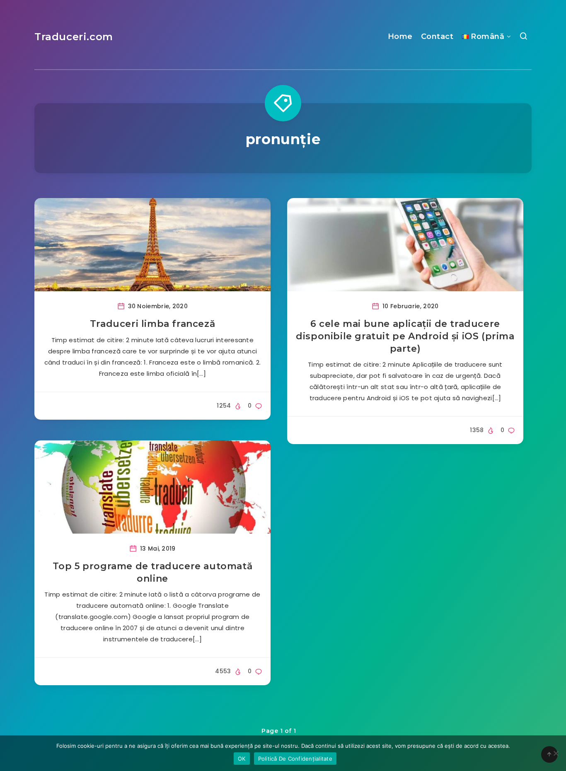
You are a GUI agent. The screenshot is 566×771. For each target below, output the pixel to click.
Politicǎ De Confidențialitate (295, 758)
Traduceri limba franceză (152, 323)
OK (242, 758)
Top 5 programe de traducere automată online (153, 572)
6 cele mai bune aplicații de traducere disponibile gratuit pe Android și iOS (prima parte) (405, 336)
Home (400, 36)
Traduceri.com (73, 37)
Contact (437, 36)
